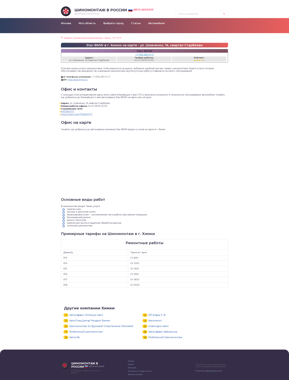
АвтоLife (74, 337)
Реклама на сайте (135, 374)
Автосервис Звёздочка (162, 331)
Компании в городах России (140, 371)
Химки (131, 364)
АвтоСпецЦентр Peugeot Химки (89, 320)
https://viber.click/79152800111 (76, 114)
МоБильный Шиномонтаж (165, 337)
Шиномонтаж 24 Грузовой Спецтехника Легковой (101, 326)
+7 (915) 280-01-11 (144, 54)
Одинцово (132, 368)
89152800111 (67, 111)
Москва (131, 361)
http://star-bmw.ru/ (78, 79)
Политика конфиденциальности (208, 371)
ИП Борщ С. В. (157, 315)
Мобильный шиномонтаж (86, 331)
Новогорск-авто (158, 326)
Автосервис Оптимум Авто (86, 315)
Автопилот (155, 320)
